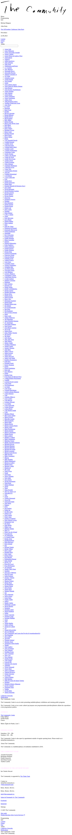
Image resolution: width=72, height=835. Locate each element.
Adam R (7, 59)
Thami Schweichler (10, 630)
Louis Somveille (9, 405)
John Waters (8, 341)
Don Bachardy (8, 203)
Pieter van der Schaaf (10, 532)
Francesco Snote (9, 255)
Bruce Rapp (8, 135)
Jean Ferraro (8, 326)
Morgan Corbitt (9, 466)
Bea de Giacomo (9, 113)
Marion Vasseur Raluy (11, 426)
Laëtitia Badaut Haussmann (12, 378)
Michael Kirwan (9, 444)
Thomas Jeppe (8, 642)
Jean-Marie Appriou (10, 328)
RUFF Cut (7, 562)
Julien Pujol (7, 355)
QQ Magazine (8, 535)
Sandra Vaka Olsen (10, 569)
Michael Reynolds (9, 449)
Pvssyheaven (8, 534)
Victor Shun (8, 669)
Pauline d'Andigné (9, 518)
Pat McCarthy (8, 512)
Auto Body (7, 105)
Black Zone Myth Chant (11, 123)
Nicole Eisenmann (9, 481)
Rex (5, 545)
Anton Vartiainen (9, 96)
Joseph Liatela (8, 346)
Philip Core (7, 527)
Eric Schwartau (9, 235)
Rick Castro (8, 550)
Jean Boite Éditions (10, 324)
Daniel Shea (8, 184)
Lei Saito (7, 387)
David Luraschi (9, 193)
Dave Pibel (7, 187)
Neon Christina (9, 476)
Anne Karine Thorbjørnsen (12, 90)
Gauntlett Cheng (9, 263)
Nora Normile (8, 490)
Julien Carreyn (8, 351)
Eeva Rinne (7, 220)
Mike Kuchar (8, 454)
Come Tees (7, 169)
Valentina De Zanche (10, 664)
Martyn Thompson (10, 432)
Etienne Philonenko (10, 243)
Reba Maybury (8, 542)
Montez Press (8, 464)
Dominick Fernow (9, 199)
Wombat (6, 682)
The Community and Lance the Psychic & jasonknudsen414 (22, 633)
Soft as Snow (8, 596)
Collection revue (9, 167)
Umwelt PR (8, 662)
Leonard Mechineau (10, 390)
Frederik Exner (8, 258)
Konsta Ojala (8, 375)
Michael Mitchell (9, 447)
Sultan (6, 613)
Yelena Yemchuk (9, 692)
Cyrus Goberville (9, 177)
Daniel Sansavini (9, 182)
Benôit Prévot (8, 117)
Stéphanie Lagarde (10, 604)
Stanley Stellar (8, 603)
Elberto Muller (8, 221)
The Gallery (8, 637)
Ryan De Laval (9, 564)
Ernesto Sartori (8, 236)
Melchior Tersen (9, 441)
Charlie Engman (9, 162)
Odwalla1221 (8, 493)
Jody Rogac (8, 338)
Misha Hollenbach (9, 461)
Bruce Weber (8, 137)
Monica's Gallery (9, 463)
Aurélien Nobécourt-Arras (12, 103)
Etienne (6, 241)
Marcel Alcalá (8, 417)
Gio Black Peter (9, 268)
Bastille (6, 111)
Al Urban (7, 76)
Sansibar (7, 571)
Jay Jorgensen (8, 323)
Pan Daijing (8, 508)
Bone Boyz (7, 127)
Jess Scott (7, 329)
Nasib (6, 473)
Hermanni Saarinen (10, 301)
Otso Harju (7, 503)
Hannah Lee (8, 285)
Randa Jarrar (8, 539)
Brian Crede (8, 132)
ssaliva (6, 601)
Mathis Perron (8, 434)
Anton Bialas (8, 95)
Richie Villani (8, 549)
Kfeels (6, 366)
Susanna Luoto (8, 616)
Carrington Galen (9, 152)
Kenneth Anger (9, 363)
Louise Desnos (8, 407)
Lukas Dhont (8, 409)
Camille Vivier (8, 144)
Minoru (6, 458)
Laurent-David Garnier (11, 382)
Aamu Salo (7, 49)
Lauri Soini (7, 383)
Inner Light (7, 316)
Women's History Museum (12, 684)
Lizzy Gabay (8, 398)
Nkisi (6, 488)
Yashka (6, 689)
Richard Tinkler (9, 547)
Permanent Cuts (9, 522)
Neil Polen (7, 474)
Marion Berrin (8, 424)
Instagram (4, 804)
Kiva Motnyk (8, 371)
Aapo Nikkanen (9, 51)
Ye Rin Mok (8, 691)
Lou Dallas (7, 404)
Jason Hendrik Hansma (11, 321)
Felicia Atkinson (9, 247)
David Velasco (8, 194)
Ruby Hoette (8, 561)
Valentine (7, 665)
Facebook (4, 800)
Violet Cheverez (9, 674)
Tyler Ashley (8, 660)
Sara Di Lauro (8, 574)
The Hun (7, 638)
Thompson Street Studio (11, 643)
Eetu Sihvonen (8, 218)
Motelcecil (7, 468)
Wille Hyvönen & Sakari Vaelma (14, 680)
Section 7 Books (9, 577)
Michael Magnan (9, 446)
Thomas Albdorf (9, 640)
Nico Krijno (8, 480)
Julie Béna (7, 350)
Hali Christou (8, 284)
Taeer (6, 620)
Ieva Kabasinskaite (10, 307)
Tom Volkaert (8, 650)
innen (6, 314)
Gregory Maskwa (9, 274)
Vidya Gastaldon (9, 670)
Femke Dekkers (9, 250)
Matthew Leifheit (9, 437)
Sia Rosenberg (8, 584)
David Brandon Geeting (11, 191)
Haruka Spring (8, 290)
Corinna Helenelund (10, 174)
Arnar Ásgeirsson (9, 98)
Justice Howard (9, 356)
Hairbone (7, 282)
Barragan (7, 108)
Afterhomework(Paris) (11, 66)
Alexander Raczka (9, 73)
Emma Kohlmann (9, 231)
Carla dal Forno (9, 145)
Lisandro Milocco (9, 397)
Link (5, 395)
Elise (5, 225)
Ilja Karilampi (8, 311)
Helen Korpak (8, 297)
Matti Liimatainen (9, 439)
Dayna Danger (8, 196)
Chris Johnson (8, 164)
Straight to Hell (9, 610)
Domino (6, 201)
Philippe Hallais (9, 528)
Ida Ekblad (7, 306)
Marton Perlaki (8, 431)
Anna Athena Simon (10, 84)
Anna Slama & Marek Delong (13, 86)
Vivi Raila (7, 675)
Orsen (6, 496)
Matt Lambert (8, 436)
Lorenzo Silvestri (9, 402)
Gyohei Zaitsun (9, 279)
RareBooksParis (9, 540)
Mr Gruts (7, 469)
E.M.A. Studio (8, 214)
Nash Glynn (8, 471)
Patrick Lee (7, 513)
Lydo (6, 412)
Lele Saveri (7, 388)
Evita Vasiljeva (8, 245)
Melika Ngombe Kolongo (12, 442)
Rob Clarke (7, 554)
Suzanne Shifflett (9, 618)
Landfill (6, 380)
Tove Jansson (8, 657)
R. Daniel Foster (9, 537)
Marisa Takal (8, 427)
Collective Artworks (7, 695)
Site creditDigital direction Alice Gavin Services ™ (13, 814)
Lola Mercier (8, 400)
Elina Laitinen (8, 223)
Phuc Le (6, 530)
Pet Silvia (7, 523)
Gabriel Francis (9, 260)
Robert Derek (8, 556)
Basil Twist (7, 110)
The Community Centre (8, 715)
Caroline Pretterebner (10, 150)
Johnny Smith (8, 343)
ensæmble (7, 233)
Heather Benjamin (9, 292)
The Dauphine (8, 635)
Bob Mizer (7, 125)
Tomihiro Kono (9, 652)
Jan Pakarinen (8, 319)
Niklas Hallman (9, 485)
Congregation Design (10, 171)
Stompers (7, 608)
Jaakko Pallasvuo (9, 317)
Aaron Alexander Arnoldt (12, 52)
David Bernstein (9, 189)
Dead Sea (7, 198)
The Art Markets (9, 631)
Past (2, 42)
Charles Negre (8, 160)
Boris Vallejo (8, 128)
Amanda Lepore (9, 78)
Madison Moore (9, 414)
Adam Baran (8, 57)
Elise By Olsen (8, 226)
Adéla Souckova (9, 61)
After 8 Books (8, 63)
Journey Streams (9, 348)
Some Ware (7, 598)
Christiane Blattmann (10, 165)
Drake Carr (7, 208)
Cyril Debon (8, 176)
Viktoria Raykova (9, 672)
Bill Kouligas (8, 118)
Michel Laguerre (9, 451)
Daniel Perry (8, 181)
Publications (4, 697)
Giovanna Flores (9, 270)
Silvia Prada (8, 588)
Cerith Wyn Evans (9, 159)
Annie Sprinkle (9, 91)
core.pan (7, 172)
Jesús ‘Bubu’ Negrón (10, 333)
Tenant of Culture (9, 626)
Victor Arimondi (9, 667)
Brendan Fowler (9, 130)
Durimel (6, 211)
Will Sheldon (8, 679)
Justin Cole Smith (9, 358)
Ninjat (6, 486)
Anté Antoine (8, 93)
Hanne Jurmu (8, 287)
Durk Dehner (8, 213)
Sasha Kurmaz (8, 576)
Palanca (6, 505)
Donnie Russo (8, 206)
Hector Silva (8, 294)
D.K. (6, 179)
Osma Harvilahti (9, 501)
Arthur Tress (8, 100)
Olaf (5, 495)
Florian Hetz (8, 252)
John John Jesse (9, 339)
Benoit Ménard (8, 115)
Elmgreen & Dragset (10, 228)
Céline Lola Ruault (10, 155)
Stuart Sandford (9, 611)
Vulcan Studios (9, 677)
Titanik (6, 645)
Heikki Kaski (8, 295)
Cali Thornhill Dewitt (10, 140)
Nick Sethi (7, 478)
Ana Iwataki (8, 81)
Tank (6, 621)
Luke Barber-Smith (10, 410)
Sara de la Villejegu (10, 572)
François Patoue (9, 257)
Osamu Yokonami (9, 498)
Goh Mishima (8, 272)
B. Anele (7, 106)
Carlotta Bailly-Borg (10, 147)
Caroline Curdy (9, 149)
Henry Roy (7, 299)
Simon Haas (8, 589)
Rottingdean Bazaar (10, 559)
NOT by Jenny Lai (10, 491)
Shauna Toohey (9, 581)
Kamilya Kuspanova (10, 360)
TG (5, 628)
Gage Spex (7, 262)
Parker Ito (7, 510)
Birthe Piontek (8, 122)
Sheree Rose (8, 583)
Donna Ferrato (8, 204)
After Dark (7, 64)
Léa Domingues (9, 385)
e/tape (6, 216)
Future (3, 40)
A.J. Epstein (8, 68)
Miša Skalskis (8, 459)
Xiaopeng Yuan (9, 687)
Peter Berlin (8, 525)
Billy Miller (7, 120)
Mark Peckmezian (9, 429)
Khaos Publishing (9, 368)
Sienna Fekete (8, 586)
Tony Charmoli (9, 653)
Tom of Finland (9, 648)
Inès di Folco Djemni (10, 312)
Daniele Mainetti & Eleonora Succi (14, 186)
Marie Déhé (8, 422)
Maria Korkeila (9, 420)
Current (3, 39)
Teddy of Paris (8, 625)
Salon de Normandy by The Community (13, 797)
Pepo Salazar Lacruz (10, 520)
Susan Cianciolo (9, 615)
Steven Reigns (8, 606)
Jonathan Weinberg (10, 344)
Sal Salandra (8, 567)
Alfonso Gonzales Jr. (10, 74)
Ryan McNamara (9, 566)
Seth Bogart (8, 579)
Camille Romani (9, 142)
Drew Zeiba (8, 209)
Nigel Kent (7, 483)
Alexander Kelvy (9, 71)
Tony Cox (7, 655)
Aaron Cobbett (8, 54)
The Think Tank (25, 776)
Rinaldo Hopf (8, 552)
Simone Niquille (9, 591)
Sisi (5, 593)
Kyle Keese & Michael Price (12, 377)
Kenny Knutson (9, 365)
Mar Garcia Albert (9, 415)
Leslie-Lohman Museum (11, 392)
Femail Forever (9, 248)
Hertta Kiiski (8, 302)
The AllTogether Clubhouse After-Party (12, 29)
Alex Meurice (8, 69)
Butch (6, 138)
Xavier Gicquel (9, 686)
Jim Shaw (7, 336)
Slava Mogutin (8, 594)
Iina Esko (7, 309)
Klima (6, 373)
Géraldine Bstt (8, 267)
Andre (6, 83)
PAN (6, 507)
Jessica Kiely (8, 331)
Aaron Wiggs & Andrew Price (13, 56)
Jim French (7, 334)
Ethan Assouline (9, 240)
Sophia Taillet (8, 599)
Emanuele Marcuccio (10, 230)
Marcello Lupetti (9, 419)
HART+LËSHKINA (10, 289)
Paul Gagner (8, 515)
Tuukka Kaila (8, 659)
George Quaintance (10, 265)
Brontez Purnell (9, 133)
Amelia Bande (8, 79)
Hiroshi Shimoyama (10, 304)
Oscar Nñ (7, 500)
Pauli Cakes (8, 517)
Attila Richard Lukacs (11, 101)
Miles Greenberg (9, 456)
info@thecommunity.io (7, 794)
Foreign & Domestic (10, 253)
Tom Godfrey (8, 647)
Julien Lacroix (8, 353)
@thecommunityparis (7, 784)
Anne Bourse (8, 88)
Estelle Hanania (9, 238)
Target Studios (8, 623)
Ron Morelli (8, 557)
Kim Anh (7, 370)
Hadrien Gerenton (9, 280)
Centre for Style (9, 157)
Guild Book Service (10, 277)
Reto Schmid (8, 544)
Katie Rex (7, 361)
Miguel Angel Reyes (10, 453)
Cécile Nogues (8, 154)
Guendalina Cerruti (10, 275)
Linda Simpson (9, 393)
